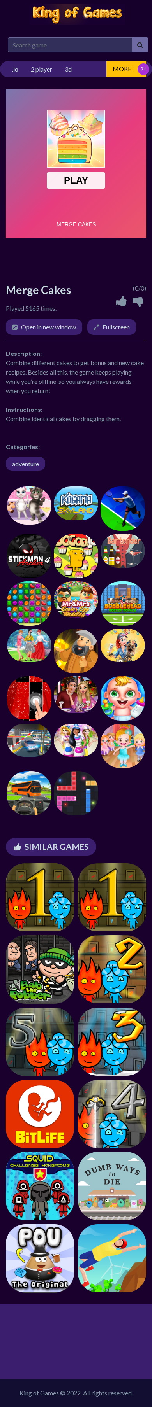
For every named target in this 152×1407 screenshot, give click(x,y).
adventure (25, 463)
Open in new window (48, 327)
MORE (122, 68)
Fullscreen (116, 327)
